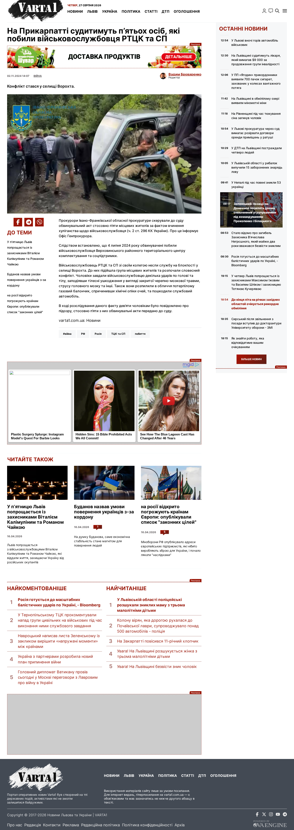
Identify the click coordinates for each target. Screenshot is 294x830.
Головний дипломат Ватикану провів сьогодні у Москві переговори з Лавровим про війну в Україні (58, 677)
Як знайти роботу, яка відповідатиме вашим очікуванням (247, 342)
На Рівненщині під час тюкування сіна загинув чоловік (256, 116)
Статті (151, 11)
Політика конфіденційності (147, 825)
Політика (131, 11)
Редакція (32, 825)
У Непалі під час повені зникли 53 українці (256, 185)
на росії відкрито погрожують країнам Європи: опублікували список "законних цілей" (168, 514)
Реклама (104, 56)
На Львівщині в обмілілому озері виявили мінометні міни (255, 101)
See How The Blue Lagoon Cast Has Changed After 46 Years (167, 436)
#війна (67, 333)
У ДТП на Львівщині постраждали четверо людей (256, 150)
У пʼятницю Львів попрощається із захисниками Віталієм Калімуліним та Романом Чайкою (25, 253)
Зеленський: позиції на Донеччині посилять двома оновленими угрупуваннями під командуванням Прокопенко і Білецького (255, 212)
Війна (38, 75)
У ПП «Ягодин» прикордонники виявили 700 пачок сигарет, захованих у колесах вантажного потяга (255, 81)
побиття (140, 333)
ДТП (165, 11)
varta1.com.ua (174, 794)
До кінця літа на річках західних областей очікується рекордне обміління (255, 304)
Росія (98, 333)
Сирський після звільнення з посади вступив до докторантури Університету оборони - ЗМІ (256, 323)
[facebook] (257, 815)
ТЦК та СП (118, 333)
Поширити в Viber (39, 222)
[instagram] (271, 815)
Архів (180, 825)
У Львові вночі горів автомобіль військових (254, 42)
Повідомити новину (271, 11)
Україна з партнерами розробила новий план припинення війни (55, 659)
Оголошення (187, 11)
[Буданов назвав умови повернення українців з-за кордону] (104, 483)
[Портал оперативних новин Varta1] (35, 11)
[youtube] (278, 815)
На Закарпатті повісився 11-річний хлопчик (157, 641)
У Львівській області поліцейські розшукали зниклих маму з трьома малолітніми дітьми (151, 605)
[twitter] (264, 815)
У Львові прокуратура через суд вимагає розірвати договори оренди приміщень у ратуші (255, 133)
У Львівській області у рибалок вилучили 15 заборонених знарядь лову (256, 167)
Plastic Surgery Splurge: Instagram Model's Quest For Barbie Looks (37, 436)
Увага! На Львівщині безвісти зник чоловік (157, 666)
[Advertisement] (104, 724)
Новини (75, 11)
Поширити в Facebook (18, 222)
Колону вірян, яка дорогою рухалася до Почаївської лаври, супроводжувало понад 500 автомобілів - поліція (158, 625)
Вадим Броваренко (185, 74)
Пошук (277, 11)
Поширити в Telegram (28, 222)
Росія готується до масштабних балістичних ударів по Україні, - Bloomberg (59, 602)
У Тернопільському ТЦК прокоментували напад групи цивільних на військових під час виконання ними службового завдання (60, 620)
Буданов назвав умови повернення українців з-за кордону (26, 279)
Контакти (51, 825)
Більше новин (251, 359)
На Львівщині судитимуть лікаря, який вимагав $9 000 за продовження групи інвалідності (256, 60)
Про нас (14, 825)
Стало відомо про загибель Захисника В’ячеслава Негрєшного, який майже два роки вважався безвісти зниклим (256, 239)
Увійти (264, 11)
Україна (109, 11)
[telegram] (285, 815)
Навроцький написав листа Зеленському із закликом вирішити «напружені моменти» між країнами (59, 641)
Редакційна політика (100, 825)
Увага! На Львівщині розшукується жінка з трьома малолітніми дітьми (157, 654)
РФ (83, 333)
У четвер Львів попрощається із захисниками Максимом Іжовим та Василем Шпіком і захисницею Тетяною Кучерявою (256, 282)
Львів (92, 11)
